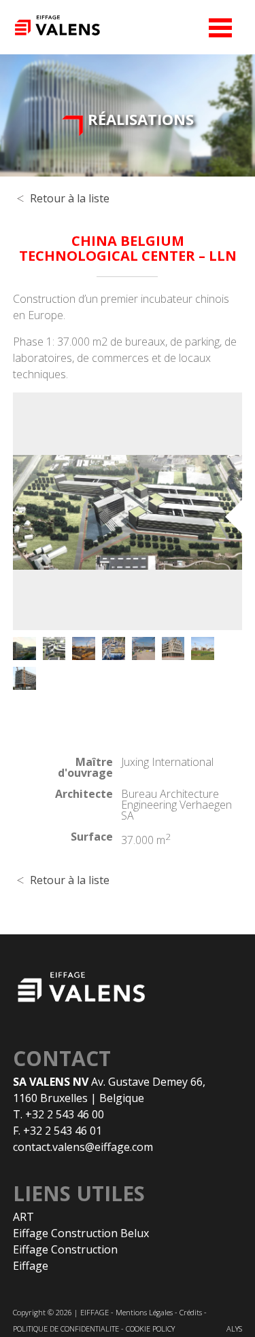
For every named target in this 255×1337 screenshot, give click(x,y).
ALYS (234, 1328)
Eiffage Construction (65, 1249)
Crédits (191, 1312)
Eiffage (30, 1265)
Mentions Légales (144, 1312)
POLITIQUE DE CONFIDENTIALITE (66, 1328)
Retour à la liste (69, 198)
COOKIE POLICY (150, 1328)
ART (23, 1216)
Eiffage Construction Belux (81, 1233)
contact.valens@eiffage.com (83, 1146)
